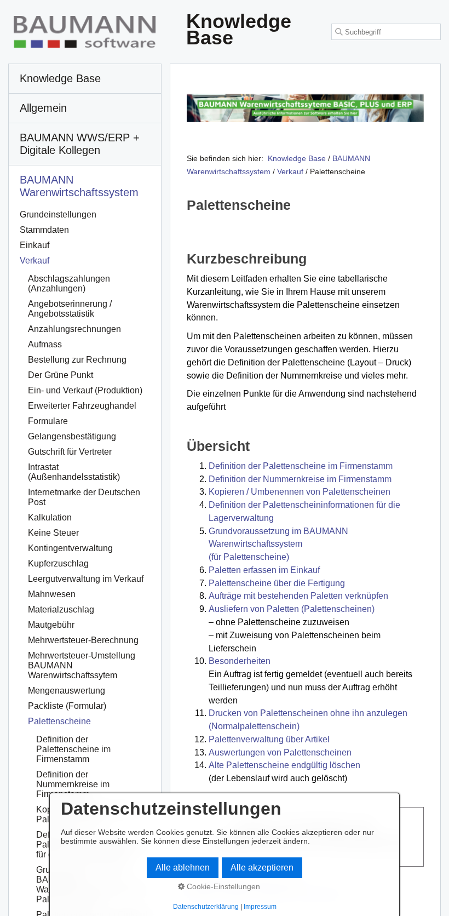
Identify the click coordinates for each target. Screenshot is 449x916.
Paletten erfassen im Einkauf (264, 570)
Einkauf (34, 245)
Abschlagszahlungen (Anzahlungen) (69, 283)
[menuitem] (85, 79)
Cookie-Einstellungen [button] (222, 886)
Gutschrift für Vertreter (70, 451)
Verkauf (34, 260)
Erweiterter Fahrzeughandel (82, 405)
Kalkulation (50, 517)
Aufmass (45, 344)
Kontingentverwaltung (70, 548)
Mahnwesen (52, 594)
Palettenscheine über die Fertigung (277, 583)
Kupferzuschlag (58, 563)
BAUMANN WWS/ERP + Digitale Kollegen (80, 143)
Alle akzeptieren (262, 867)
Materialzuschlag (61, 609)
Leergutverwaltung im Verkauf (85, 578)
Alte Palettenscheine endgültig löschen (284, 765)
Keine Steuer (53, 532)
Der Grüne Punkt (60, 375)
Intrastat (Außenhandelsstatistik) (74, 472)
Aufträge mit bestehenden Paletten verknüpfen (298, 595)
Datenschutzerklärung (206, 907)
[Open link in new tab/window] (305, 108)
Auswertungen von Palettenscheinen (280, 752)
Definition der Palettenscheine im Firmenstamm (301, 466)
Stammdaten (44, 229)
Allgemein (43, 108)
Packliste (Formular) (67, 706)
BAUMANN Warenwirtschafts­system (79, 186)
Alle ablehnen (183, 867)
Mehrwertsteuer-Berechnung (83, 640)
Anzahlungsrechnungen (74, 329)
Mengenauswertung (66, 690)
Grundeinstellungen (58, 214)
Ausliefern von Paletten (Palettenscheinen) (292, 609)
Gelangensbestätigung (72, 436)
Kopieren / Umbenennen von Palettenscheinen (299, 491)
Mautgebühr (51, 624)
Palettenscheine (59, 721)
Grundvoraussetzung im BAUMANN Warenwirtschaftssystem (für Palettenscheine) (278, 544)
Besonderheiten (239, 661)
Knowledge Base (297, 158)
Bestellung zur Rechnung (77, 359)
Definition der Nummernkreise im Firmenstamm (300, 479)
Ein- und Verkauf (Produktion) (85, 390)
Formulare (48, 421)
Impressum (260, 907)
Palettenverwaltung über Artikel (269, 739)
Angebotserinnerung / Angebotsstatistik (70, 308)
